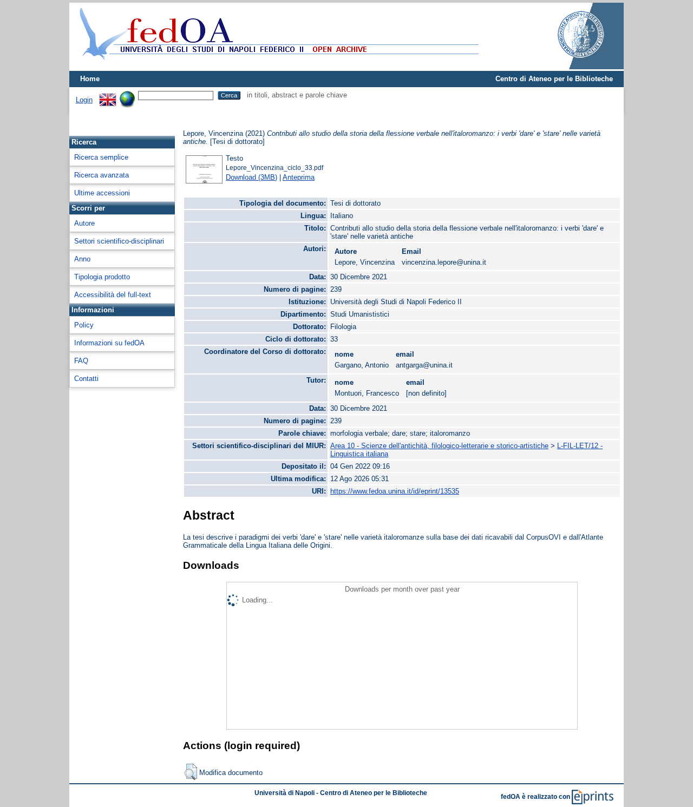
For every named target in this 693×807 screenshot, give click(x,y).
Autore (84, 223)
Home (90, 79)
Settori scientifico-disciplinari (119, 241)
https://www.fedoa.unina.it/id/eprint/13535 (394, 491)
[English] (107, 95)
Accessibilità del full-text (112, 295)
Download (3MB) (251, 177)
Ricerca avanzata (101, 175)
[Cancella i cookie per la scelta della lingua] (127, 95)
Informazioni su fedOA (109, 343)
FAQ (81, 361)
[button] (191, 772)
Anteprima (299, 177)
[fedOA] (276, 66)
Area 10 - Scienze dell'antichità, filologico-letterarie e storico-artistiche (439, 446)
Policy (84, 325)
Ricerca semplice (101, 157)
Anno (82, 259)
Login (84, 100)
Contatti (86, 379)
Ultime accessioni (102, 193)
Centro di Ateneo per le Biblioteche (554, 79)
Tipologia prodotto (102, 277)
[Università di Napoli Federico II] (569, 67)
